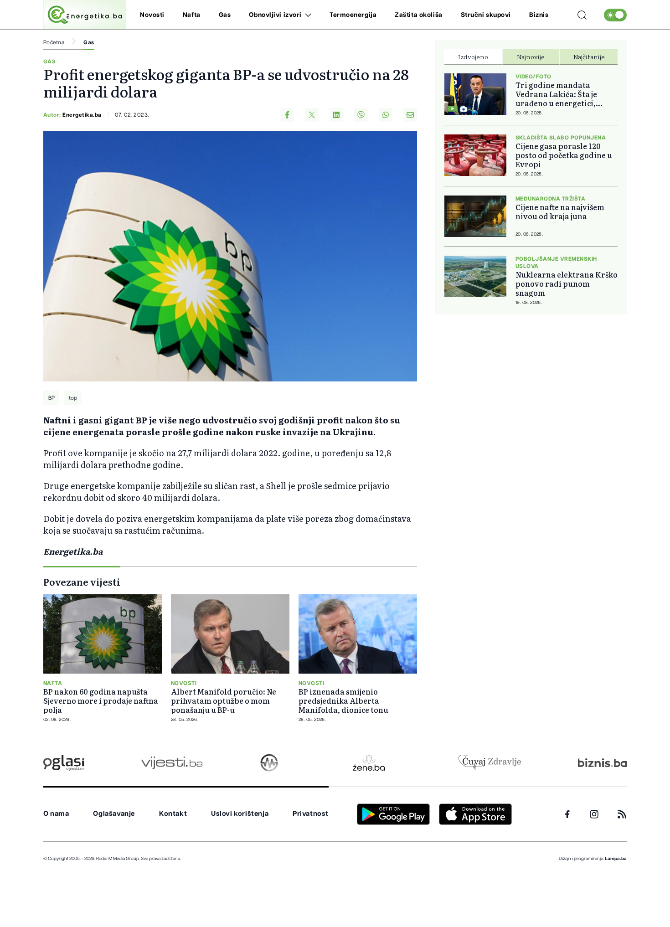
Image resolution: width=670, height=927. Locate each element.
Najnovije (531, 56)
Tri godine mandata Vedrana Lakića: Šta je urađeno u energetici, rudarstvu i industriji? (557, 94)
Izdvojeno (473, 56)
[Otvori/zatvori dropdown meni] (306, 15)
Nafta (192, 15)
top (73, 398)
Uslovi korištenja (239, 813)
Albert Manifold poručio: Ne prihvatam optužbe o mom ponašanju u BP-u (223, 700)
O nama (56, 813)
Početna (53, 42)
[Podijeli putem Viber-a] (361, 115)
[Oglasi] (63, 763)
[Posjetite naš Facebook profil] (567, 814)
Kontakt (173, 813)
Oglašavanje (114, 813)
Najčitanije (589, 56)
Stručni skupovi (486, 15)
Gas (225, 15)
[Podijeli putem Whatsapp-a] (385, 115)
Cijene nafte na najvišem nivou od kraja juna (559, 211)
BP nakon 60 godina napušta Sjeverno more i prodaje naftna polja (100, 700)
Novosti (152, 15)
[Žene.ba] (369, 763)
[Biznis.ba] (602, 762)
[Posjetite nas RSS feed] (622, 814)
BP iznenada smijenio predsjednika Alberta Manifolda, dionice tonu (343, 700)
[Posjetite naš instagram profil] (594, 814)
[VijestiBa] (171, 763)
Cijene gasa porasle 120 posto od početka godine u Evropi (563, 155)
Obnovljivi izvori (275, 15)
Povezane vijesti (81, 581)
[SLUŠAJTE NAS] (269, 762)
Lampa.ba (616, 858)
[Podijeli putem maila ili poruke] (410, 115)
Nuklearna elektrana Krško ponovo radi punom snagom (566, 283)
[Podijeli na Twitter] (312, 115)
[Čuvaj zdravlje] (490, 763)
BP (51, 398)
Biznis (538, 15)
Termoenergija (353, 15)
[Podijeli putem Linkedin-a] (336, 115)
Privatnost (311, 813)
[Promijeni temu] (615, 15)
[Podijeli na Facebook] (287, 115)
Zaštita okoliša (418, 15)
